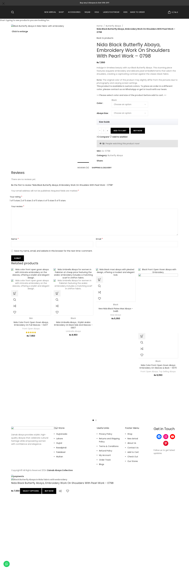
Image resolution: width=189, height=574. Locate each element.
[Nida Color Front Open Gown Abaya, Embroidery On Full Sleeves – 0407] (31, 273)
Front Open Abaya (31, 328)
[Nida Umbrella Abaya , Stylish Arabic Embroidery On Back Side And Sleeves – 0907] (73, 273)
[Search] (12, 12)
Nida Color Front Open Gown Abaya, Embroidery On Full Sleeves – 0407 (31, 323)
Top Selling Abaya (167, 371)
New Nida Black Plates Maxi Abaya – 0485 (116, 310)
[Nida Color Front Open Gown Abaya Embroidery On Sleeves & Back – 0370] (158, 270)
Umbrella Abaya (73, 331)
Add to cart (119, 130)
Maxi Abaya (115, 315)
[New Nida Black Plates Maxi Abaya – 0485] (116, 272)
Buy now (49, 491)
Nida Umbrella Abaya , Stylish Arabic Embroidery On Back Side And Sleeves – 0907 (73, 325)
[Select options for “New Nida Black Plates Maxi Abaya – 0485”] (99, 279)
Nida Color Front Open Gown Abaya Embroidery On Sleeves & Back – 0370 (158, 366)
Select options (31, 491)
